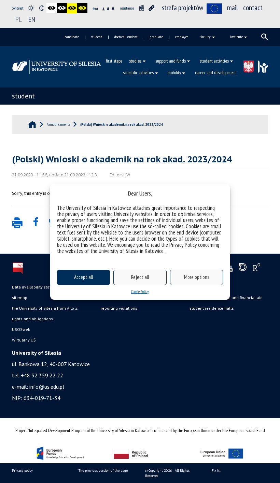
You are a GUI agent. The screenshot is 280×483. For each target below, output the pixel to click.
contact (253, 7)
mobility (174, 72)
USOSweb (21, 329)
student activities (214, 61)
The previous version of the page (103, 470)
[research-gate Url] (256, 268)
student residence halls (212, 308)
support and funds (170, 61)
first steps (114, 61)
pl (18, 19)
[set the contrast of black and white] (51, 8)
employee (181, 36)
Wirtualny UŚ (24, 340)
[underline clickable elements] (151, 8)
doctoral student (126, 36)
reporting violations (119, 308)
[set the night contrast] (41, 8)
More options (196, 277)
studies (135, 61)
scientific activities (138, 72)
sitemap (19, 297)
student (96, 36)
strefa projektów (182, 7)
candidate (72, 36)
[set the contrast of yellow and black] (82, 8)
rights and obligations (32, 318)
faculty (205, 36)
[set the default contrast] (31, 8)
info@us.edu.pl (46, 386)
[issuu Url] (243, 268)
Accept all (83, 277)
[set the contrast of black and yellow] (72, 8)
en (31, 19)
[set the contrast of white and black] (62, 8)
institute (236, 36)
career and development (215, 72)
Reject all (140, 277)
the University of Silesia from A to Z (45, 308)
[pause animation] (141, 8)
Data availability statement (37, 287)
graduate (156, 36)
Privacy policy (22, 470)
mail (232, 7)
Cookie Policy (140, 291)
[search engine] (264, 36)
